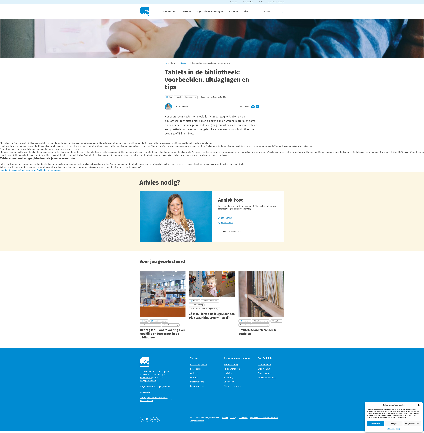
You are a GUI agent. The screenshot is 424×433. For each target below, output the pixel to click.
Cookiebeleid (391, 428)
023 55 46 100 (146, 378)
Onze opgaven (264, 373)
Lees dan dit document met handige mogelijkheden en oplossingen (31, 170)
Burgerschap (196, 369)
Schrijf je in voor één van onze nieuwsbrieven (154, 399)
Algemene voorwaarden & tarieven (264, 418)
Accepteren (375, 424)
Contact (261, 2)
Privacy (398, 428)
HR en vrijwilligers (232, 369)
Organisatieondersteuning (209, 12)
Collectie (194, 373)
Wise (246, 12)
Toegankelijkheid (197, 421)
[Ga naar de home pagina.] (144, 11)
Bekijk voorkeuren (412, 424)
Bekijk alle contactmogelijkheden (155, 387)
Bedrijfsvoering (231, 365)
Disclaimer (243, 418)
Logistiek (228, 373)
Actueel (232, 12)
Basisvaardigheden (198, 365)
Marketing (228, 378)
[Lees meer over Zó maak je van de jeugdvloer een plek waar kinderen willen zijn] (212, 305)
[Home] (166, 63)
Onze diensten (169, 12)
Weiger (394, 424)
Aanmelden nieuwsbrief (276, 2)
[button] (419, 405)
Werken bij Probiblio (267, 378)
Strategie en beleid (232, 386)
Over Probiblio (248, 2)
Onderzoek (229, 382)
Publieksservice (197, 386)
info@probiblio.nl (148, 381)
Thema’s (185, 12)
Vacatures (233, 2)
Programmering (197, 382)
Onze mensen (264, 369)
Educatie (183, 63)
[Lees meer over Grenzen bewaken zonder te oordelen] (261, 305)
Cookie (225, 418)
